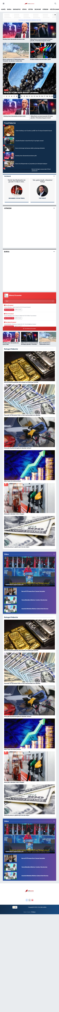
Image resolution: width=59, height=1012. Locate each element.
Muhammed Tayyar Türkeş (17, 198)
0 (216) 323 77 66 (9, 318)
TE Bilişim (33, 912)
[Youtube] (32, 900)
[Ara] (55, 4)
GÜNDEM (45, 9)
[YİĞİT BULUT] (42, 190)
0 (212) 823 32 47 (9, 309)
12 (32, 96)
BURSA (9, 9)
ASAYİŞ (3, 9)
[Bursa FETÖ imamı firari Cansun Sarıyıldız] (10, 591)
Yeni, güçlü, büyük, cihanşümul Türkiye (42, 181)
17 (44, 96)
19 (49, 96)
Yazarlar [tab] (7, 176)
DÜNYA (24, 9)
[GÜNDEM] (54, 208)
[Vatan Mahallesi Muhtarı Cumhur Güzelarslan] (10, 600)
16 (42, 96)
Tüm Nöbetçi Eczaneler (30, 328)
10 (27, 96)
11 (29, 96)
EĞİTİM (30, 9)
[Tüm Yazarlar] (54, 176)
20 (52, 96)
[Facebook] (27, 900)
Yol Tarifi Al (19, 309)
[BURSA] (54, 251)
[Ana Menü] (3, 3)
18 (47, 96)
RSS (15, 907)
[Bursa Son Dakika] (29, 3)
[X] (29, 900)
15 (39, 96)
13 (34, 96)
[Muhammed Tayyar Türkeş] (16, 190)
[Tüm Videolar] (54, 554)
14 (37, 96)
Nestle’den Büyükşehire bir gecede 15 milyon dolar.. (17, 181)
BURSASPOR (16, 9)
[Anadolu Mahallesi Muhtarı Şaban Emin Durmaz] (10, 608)
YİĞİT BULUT (42, 198)
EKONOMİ (38, 9)
